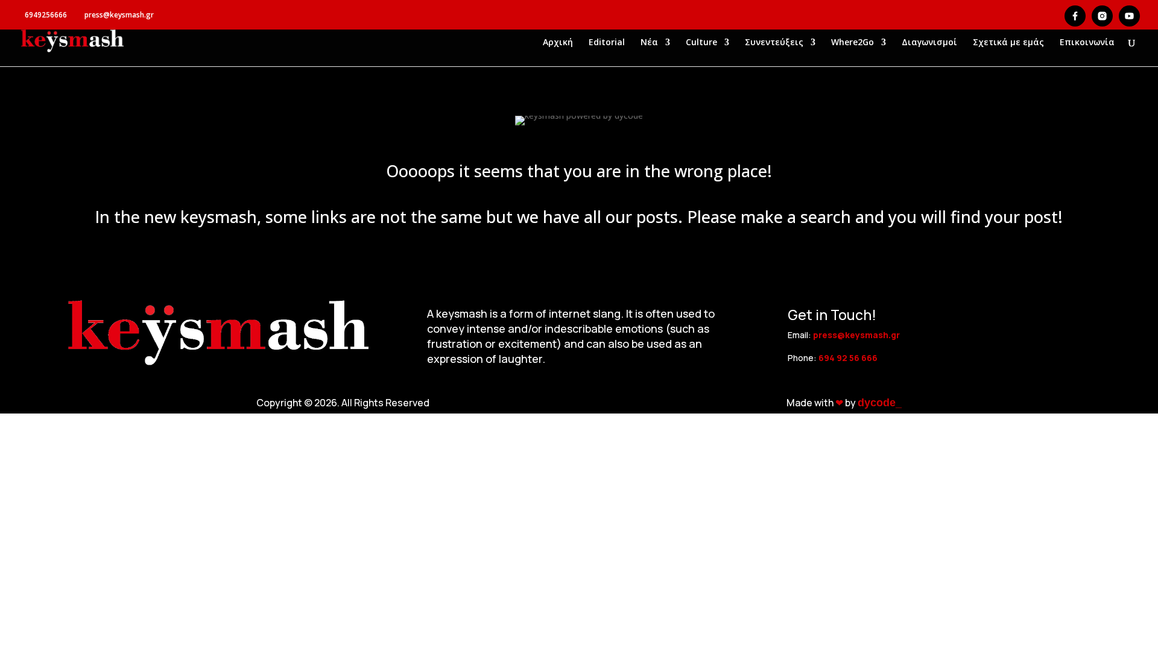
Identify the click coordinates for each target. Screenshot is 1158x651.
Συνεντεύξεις (774, 43)
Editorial (607, 43)
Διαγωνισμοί (929, 43)
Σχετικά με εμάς (1008, 43)
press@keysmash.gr (856, 335)
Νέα (649, 43)
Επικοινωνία (1087, 43)
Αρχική (558, 43)
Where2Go (852, 43)
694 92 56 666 (848, 357)
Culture (701, 43)
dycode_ (880, 403)
